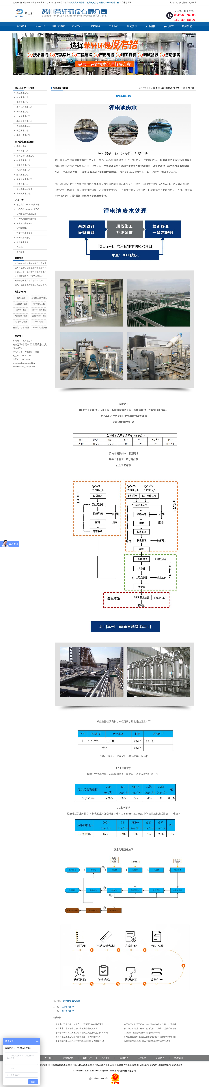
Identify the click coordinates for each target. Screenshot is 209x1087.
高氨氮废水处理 (23, 193)
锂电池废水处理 (23, 126)
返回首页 (174, 2)
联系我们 (187, 26)
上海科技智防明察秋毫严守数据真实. (31, 268)
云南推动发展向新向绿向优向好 (29, 280)
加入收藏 (192, 2)
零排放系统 (58, 26)
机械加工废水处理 (24, 121)
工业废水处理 (22, 93)
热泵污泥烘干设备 (24, 233)
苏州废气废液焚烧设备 (160, 1065)
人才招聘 (150, 26)
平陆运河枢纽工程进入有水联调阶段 (31, 272)
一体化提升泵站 (23, 238)
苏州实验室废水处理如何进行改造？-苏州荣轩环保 (78, 1037)
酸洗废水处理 (22, 174)
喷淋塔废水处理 (23, 160)
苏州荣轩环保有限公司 (125, 1071)
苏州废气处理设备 (140, 1065)
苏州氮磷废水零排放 (102, 1065)
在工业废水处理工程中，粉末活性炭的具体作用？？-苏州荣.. (150, 1024)
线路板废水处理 (23, 116)
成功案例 (95, 26)
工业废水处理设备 (39, 327)
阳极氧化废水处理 (24, 179)
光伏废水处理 (22, 111)
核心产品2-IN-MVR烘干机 (28, 209)
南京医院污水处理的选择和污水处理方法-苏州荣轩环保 (80, 1041)
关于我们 (114, 26)
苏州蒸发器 (177, 1065)
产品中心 (77, 26)
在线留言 (169, 26)
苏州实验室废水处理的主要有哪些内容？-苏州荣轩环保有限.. (150, 1037)
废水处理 (40, 26)
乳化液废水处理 (23, 170)
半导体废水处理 (23, 135)
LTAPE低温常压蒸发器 (26, 214)
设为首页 (183, 2)
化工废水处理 (22, 97)
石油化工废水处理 (39, 298)
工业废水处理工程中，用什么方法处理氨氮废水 (76, 1028)
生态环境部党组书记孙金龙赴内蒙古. (31, 263)
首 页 (155, 88)
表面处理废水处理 (24, 107)
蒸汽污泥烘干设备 (24, 223)
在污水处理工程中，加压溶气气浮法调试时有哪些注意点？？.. (83, 1024)
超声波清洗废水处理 (25, 156)
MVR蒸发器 (22, 228)
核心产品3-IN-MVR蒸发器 (28, 204)
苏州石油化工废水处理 (81, 1065)
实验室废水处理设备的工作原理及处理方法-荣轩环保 (147, 1041)
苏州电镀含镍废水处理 (59, 1065)
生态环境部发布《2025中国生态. (29, 276)
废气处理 (39, 321)
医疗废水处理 (22, 130)
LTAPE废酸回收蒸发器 (26, 219)
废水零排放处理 (39, 310)
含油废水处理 (22, 151)
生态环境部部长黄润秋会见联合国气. (31, 285)
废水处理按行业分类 (170, 88)
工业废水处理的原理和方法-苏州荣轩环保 (142, 1032)
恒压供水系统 (22, 242)
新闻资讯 (132, 26)
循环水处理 (21, 310)
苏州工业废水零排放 (122, 1065)
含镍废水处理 (22, 184)
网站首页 (22, 26)
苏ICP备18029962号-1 (99, 1078)
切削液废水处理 (23, 165)
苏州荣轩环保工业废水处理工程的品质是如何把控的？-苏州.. (82, 1032)
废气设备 (20, 252)
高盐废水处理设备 (24, 189)
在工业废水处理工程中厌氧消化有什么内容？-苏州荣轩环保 (150, 1028)
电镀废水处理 (22, 102)
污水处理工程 (39, 304)
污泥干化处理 (21, 321)
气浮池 (19, 247)
